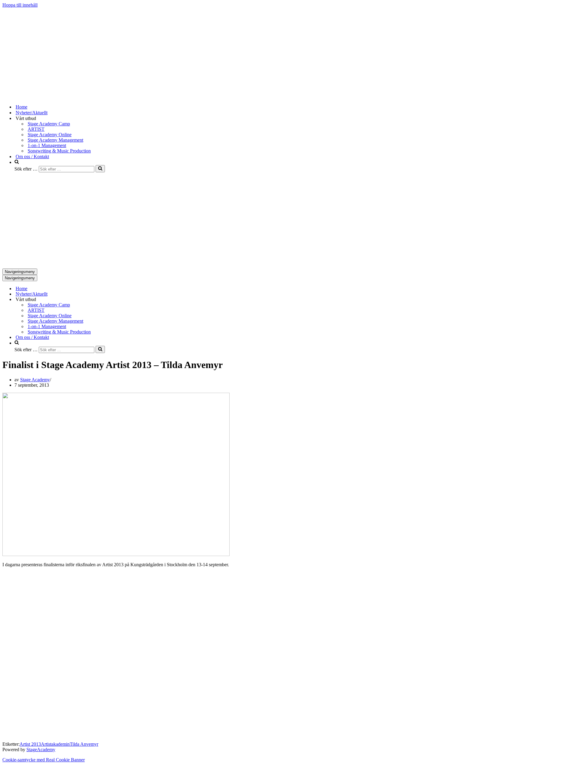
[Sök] (100, 168)
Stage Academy (35, 379)
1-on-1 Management (47, 145)
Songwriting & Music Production (59, 150)
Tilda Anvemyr (84, 744)
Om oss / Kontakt (32, 156)
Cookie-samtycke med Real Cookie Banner (43, 759)
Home (21, 106)
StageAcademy (40, 749)
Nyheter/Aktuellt (31, 112)
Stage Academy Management (55, 140)
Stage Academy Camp (49, 123)
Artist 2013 (30, 744)
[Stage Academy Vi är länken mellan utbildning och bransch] (47, 96)
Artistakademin (55, 744)
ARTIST (36, 129)
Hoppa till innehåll (20, 5)
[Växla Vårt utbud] (107, 299)
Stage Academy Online (50, 134)
